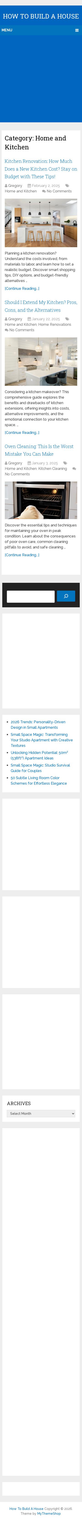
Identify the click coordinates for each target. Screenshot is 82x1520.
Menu (7, 30)
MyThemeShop (49, 1513)
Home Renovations (54, 324)
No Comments (59, 191)
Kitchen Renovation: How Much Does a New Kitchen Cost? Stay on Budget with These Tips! (41, 168)
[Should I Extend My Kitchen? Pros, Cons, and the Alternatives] (41, 361)
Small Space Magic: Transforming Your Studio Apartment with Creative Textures (42, 740)
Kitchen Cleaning (52, 468)
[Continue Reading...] (22, 288)
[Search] (66, 596)
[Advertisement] (41, 79)
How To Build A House (41, 16)
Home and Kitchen (21, 191)
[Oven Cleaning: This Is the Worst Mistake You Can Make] (41, 500)
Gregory (15, 185)
